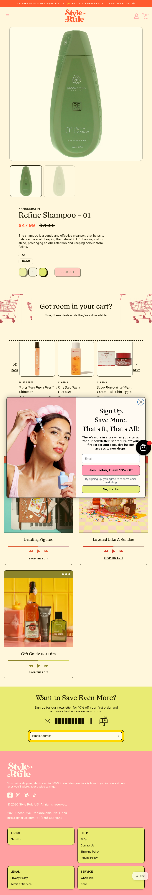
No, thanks (111, 489)
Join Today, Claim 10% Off (111, 470)
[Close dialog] (141, 402)
